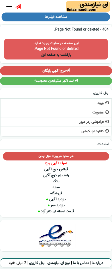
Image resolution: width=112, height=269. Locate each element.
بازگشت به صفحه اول (56, 55)
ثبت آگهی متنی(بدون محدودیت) (54, 80)
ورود (101, 103)
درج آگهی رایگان (54, 71)
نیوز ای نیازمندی (58, 263)
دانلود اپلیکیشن (93, 131)
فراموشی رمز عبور (92, 122)
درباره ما (97, 263)
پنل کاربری (37, 263)
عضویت (98, 113)
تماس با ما (81, 263)
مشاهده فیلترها (56, 17)
